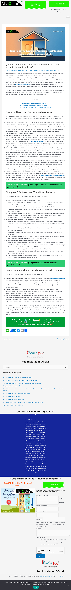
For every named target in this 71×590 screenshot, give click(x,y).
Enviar (41, 556)
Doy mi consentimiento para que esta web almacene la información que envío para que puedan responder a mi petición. (53, 542)
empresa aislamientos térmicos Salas (52, 175)
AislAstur (36, 320)
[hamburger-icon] (68, 16)
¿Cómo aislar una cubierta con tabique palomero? (18, 377)
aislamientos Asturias (37, 141)
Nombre (61, 498)
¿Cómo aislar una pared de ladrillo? (13, 399)
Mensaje (39, 528)
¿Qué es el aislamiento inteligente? (13, 405)
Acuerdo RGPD (41, 537)
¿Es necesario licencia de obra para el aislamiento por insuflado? (22, 383)
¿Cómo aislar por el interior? (11, 396)
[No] (69, 585)
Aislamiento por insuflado (25, 70)
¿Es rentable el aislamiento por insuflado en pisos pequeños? (21, 380)
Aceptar (36, 587)
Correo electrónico (42, 505)
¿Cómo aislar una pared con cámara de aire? (16, 393)
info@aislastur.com (46, 576)
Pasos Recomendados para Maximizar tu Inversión (35, 107)
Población (39, 519)
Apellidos (61, 502)
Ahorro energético (11, 70)
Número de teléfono (42, 512)
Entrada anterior (7, 339)
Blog (48, 70)
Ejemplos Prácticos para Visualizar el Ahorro (33, 105)
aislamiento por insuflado (23, 84)
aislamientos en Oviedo (57, 278)
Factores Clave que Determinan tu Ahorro (33, 103)
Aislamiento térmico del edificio (12, 386)
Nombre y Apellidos (42, 495)
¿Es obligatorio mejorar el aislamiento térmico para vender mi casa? (23, 402)
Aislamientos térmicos (40, 70)
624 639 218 (60, 576)
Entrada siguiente (63, 339)
